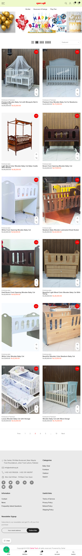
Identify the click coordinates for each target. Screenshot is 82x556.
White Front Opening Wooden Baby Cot (16, 230)
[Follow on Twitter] (10, 482)
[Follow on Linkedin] (25, 482)
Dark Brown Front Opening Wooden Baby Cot (18, 292)
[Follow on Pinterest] (32, 482)
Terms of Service (49, 499)
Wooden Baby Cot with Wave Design (56, 419)
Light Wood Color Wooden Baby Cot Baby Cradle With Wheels (20, 166)
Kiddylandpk (6, 164)
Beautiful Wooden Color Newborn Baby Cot (59, 356)
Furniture (46, 469)
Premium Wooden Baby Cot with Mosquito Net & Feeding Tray (19, 102)
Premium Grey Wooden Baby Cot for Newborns (60, 102)
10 (56, 433)
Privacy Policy (48, 502)
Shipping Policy (48, 510)
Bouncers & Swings (40, 9)
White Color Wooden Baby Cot (13, 356)
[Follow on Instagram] (18, 482)
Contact (4, 499)
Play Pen (53, 9)
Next (63, 433)
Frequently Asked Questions (12, 506)
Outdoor (45, 473)
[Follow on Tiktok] (10, 487)
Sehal (63, 548)
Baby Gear (46, 466)
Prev (19, 433)
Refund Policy (47, 506)
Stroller (27, 9)
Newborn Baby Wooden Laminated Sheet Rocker (61, 230)
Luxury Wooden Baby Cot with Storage (16, 419)
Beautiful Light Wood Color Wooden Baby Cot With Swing (61, 293)
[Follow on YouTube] (3, 487)
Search (45, 477)
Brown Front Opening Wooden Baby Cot (57, 166)
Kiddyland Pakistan (8, 100)
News (4, 502)
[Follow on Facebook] (3, 482)
